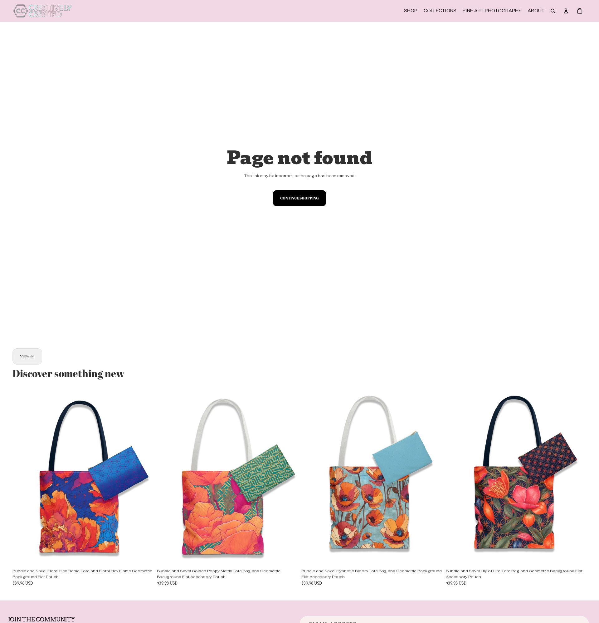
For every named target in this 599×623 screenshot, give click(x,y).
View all (27, 356)
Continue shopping (299, 197)
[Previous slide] (21, 477)
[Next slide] (143, 477)
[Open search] (553, 11)
